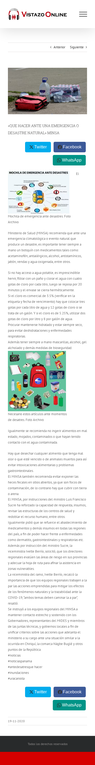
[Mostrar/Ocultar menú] (83, 14)
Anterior (59, 47)
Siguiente (77, 47)
